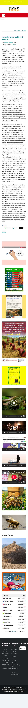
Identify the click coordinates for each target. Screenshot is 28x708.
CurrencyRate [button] (21, 631)
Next (23, 30)
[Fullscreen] (24, 416)
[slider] (13, 432)
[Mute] (21, 416)
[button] (14, 403)
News (14, 44)
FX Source (13, 631)
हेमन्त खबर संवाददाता (8, 42)
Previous (17, 30)
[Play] (4, 416)
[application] (14, 403)
